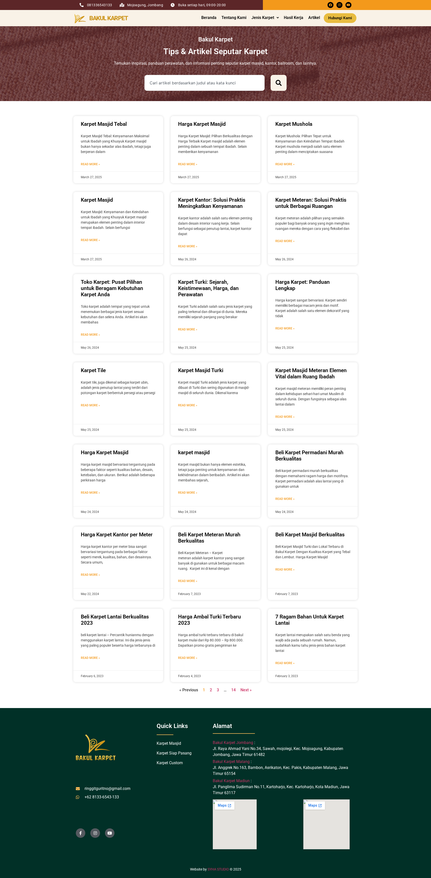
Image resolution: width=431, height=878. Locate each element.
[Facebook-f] (80, 833)
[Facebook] (330, 5)
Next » (246, 690)
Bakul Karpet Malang (231, 761)
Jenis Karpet (262, 17)
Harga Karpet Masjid (202, 124)
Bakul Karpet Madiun (231, 780)
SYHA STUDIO (218, 869)
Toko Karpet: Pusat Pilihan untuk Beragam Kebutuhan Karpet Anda (112, 288)
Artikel (314, 17)
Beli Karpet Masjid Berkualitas (310, 535)
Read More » (90, 164)
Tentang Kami (233, 17)
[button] (265, 17)
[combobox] (204, 83)
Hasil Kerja (293, 17)
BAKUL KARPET (108, 18)
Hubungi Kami (340, 18)
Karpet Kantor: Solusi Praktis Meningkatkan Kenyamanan (211, 203)
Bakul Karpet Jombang (233, 742)
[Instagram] (339, 5)
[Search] (279, 83)
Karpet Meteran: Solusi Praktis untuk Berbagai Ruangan (310, 203)
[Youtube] (348, 5)
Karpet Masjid (97, 200)
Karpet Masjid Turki (200, 370)
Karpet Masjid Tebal (104, 124)
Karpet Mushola (293, 124)
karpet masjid (194, 452)
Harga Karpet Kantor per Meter (117, 535)
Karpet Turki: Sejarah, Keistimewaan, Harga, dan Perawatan (208, 288)
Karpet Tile (93, 370)
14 (233, 690)
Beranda (208, 17)
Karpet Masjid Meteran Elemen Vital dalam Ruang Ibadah (311, 373)
